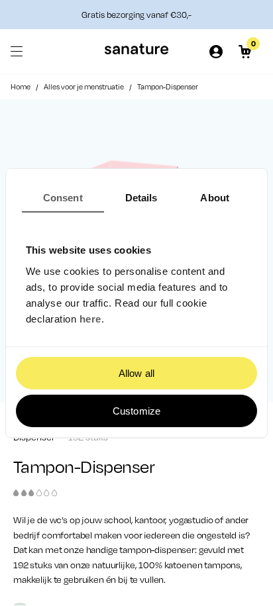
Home (20, 86)
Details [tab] (141, 197)
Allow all (136, 373)
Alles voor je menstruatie (84, 86)
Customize (136, 411)
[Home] (136, 51)
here (90, 319)
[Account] (216, 51)
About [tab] (214, 197)
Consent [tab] (63, 197)
